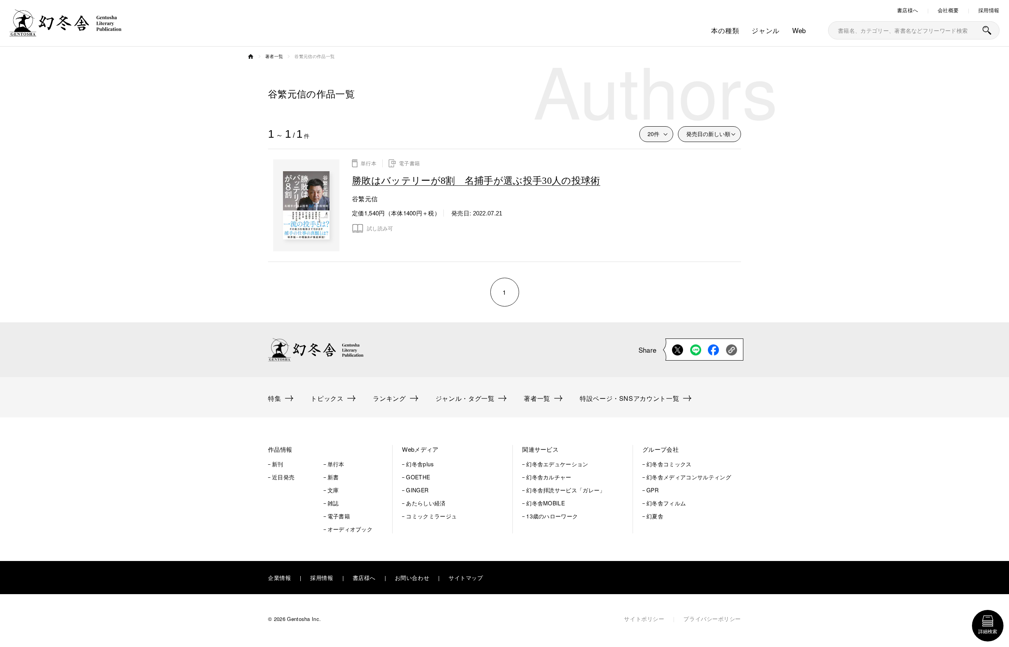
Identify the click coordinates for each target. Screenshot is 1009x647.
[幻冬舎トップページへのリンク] (65, 31)
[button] (320, 449)
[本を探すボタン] (987, 30)
